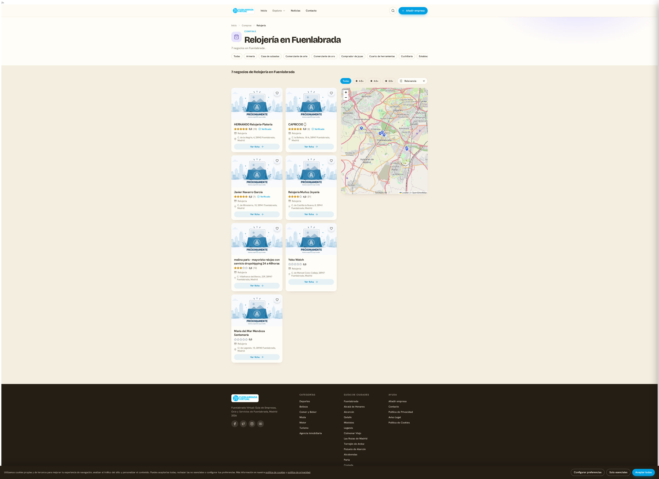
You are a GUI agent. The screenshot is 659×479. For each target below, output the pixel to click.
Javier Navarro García (248, 192)
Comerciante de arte (296, 56)
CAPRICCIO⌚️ (297, 124)
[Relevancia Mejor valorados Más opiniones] (412, 81)
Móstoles (349, 422)
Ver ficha (254, 146)
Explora (277, 10)
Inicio (264, 10)
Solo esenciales (618, 472)
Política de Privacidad (401, 411)
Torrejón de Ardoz (354, 443)
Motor (302, 422)
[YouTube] (260, 423)
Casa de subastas (270, 56)
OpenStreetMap (419, 192)
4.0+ (376, 80)
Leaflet (405, 192)
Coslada (348, 465)
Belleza (303, 406)
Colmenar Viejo (352, 433)
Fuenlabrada (351, 401)
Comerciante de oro (324, 56)
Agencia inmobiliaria (310, 433)
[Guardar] (277, 93)
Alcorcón (349, 411)
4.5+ (361, 80)
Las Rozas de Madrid (355, 438)
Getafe (348, 417)
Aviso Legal (395, 417)
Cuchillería (407, 56)
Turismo (303, 427)
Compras (246, 25)
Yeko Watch (296, 260)
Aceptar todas (643, 472)
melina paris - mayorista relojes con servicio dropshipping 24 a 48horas (257, 261)
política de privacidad (299, 472)
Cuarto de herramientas (382, 56)
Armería (250, 56)
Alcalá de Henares (354, 406)
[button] (361, 128)
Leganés (348, 427)
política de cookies (275, 472)
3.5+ (391, 80)
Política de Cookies (399, 422)
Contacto (311, 10)
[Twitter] (243, 423)
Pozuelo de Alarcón (355, 449)
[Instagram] (251, 423)
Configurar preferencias (588, 472)
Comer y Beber (308, 411)
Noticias (295, 10)
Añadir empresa (415, 10)
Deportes (304, 401)
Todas (237, 56)
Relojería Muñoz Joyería (303, 192)
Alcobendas (350, 454)
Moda (302, 417)
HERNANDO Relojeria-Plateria (253, 124)
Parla (347, 459)
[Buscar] (393, 10)
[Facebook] (234, 423)
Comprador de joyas (352, 56)
